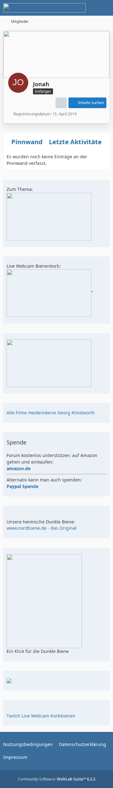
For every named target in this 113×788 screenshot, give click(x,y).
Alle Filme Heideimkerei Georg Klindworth (51, 413)
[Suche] (73, 8)
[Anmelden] (89, 8)
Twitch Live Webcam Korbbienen (41, 716)
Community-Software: (56, 779)
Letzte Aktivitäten (77, 142)
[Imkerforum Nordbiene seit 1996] (44, 8)
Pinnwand (27, 142)
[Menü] (105, 8)
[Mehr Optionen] (61, 102)
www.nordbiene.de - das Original (42, 528)
